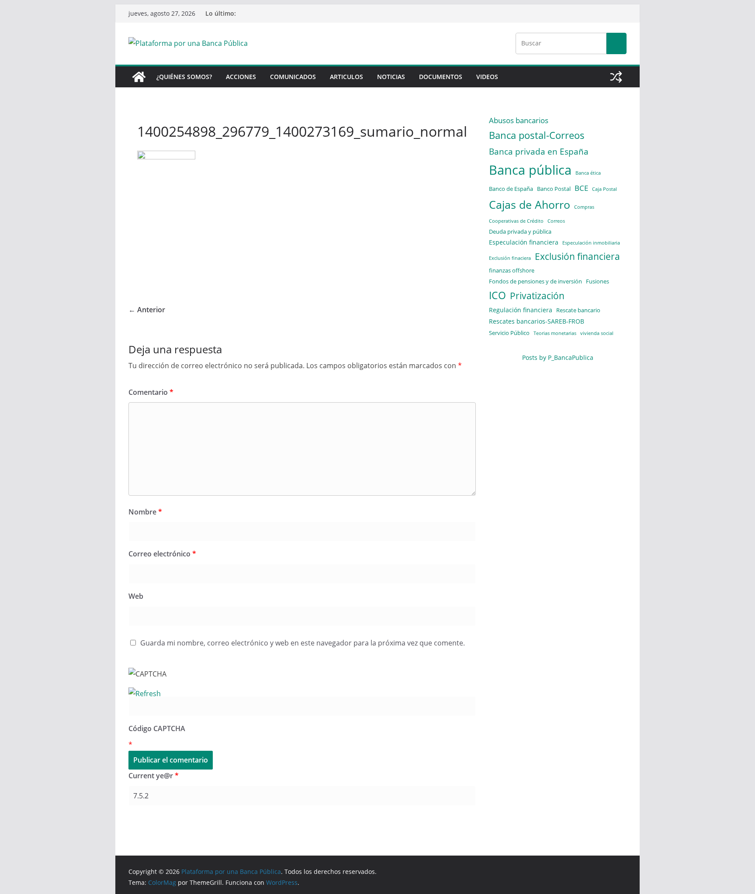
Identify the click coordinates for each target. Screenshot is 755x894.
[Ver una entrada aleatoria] (616, 76)
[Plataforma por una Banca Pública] (138, 76)
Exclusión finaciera (510, 258)
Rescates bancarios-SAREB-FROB (536, 321)
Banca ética (588, 173)
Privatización (537, 296)
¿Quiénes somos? (184, 76)
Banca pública (530, 170)
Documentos (440, 76)
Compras (584, 207)
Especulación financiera (523, 242)
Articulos (346, 76)
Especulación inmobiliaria (591, 243)
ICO (497, 295)
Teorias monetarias (554, 333)
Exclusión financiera (577, 256)
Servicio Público (509, 333)
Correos (556, 221)
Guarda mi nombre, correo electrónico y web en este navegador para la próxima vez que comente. (302, 643)
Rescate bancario (578, 310)
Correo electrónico (162, 554)
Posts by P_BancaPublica (557, 357)
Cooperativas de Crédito (516, 221)
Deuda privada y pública (520, 231)
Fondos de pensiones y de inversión (535, 281)
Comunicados (293, 76)
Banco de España (511, 189)
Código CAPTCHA (156, 728)
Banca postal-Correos (537, 135)
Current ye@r (153, 775)
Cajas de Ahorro (529, 204)
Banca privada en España (539, 151)
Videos (487, 76)
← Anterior (146, 309)
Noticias (391, 76)
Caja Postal (604, 189)
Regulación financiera (520, 310)
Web (135, 596)
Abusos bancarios (518, 120)
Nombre (145, 512)
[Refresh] (144, 693)
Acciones (241, 76)
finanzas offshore (511, 270)
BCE (581, 188)
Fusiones (597, 281)
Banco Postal (554, 189)
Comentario (150, 392)
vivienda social (596, 333)
